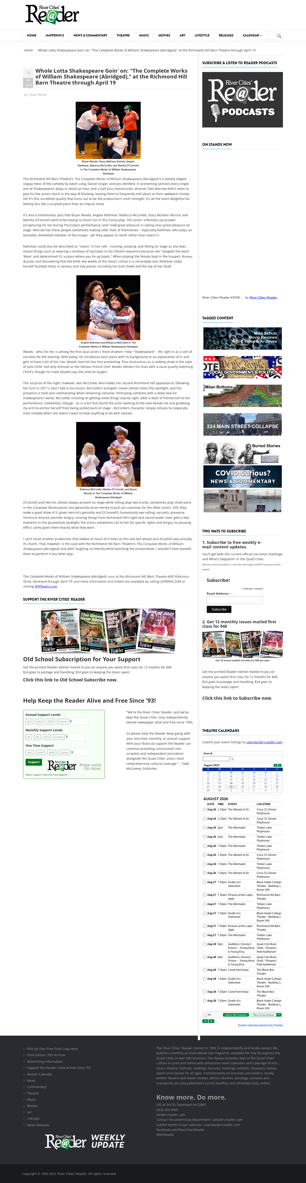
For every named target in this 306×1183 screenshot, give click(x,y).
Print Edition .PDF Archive (46, 1055)
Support (34, 762)
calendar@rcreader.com (264, 742)
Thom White (38, 95)
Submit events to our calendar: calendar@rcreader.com (198, 1125)
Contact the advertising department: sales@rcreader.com (199, 1119)
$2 (29, 736)
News (31, 1080)
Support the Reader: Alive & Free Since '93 (58, 1068)
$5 (37, 736)
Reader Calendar (39, 1074)
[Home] (52, 14)
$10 (47, 736)
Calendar (251, 35)
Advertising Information (45, 1061)
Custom (63, 721)
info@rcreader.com (170, 1115)
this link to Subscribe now (242, 698)
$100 (50, 721)
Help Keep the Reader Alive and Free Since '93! (89, 700)
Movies (164, 35)
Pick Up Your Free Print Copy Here (52, 1049)
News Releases (38, 1125)
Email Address (219, 594)
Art (182, 35)
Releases (226, 35)
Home (31, 35)
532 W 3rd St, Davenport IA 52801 (181, 1104)
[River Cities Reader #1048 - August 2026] (242, 221)
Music (144, 35)
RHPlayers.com (46, 586)
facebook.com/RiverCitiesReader (180, 1130)
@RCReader (165, 1134)
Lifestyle (202, 35)
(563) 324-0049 (167, 1110)
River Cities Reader (263, 297)
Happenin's (55, 35)
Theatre (123, 35)
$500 (51, 752)
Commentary (36, 1087)
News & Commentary (90, 35)
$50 (40, 721)
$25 (30, 721)
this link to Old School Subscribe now (75, 680)
